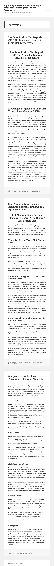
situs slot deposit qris (20, 191)
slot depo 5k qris (36, 384)
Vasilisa (20, 362)
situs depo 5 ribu (31, 190)
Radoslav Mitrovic (21, 190)
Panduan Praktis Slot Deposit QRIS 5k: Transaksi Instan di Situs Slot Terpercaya (25, 40)
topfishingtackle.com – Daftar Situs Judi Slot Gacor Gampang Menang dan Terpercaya (23, 7)
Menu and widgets (48, 10)
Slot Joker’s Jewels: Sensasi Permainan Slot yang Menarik (25, 377)
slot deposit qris (12, 225)
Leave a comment (37, 191)
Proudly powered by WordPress (15, 563)
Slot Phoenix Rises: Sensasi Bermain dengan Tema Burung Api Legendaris (26, 206)
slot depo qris (28, 191)
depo (42, 91)
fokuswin (22, 246)
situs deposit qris (39, 190)
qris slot (26, 362)
